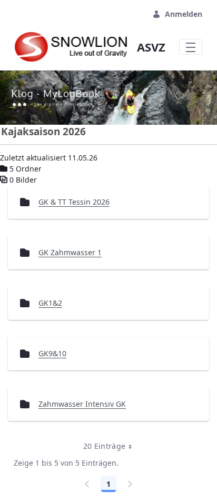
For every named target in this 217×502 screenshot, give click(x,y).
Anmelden (183, 14)
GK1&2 (50, 303)
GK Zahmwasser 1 (70, 252)
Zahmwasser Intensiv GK (82, 404)
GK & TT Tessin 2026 (74, 202)
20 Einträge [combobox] (104, 446)
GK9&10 (52, 353)
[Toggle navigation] (190, 47)
